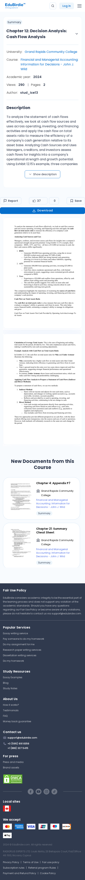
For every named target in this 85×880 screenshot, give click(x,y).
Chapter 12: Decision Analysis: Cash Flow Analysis (36, 33)
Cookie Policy (48, 873)
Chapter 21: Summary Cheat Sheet (51, 530)
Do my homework (13, 661)
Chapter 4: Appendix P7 (53, 483)
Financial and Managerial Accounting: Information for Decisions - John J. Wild (49, 64)
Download (45, 210)
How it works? (11, 705)
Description (18, 107)
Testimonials (11, 710)
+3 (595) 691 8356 (18, 743)
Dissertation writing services (19, 655)
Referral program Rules (42, 867)
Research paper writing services (22, 650)
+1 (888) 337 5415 (18, 748)
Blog (5, 683)
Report (13, 201)
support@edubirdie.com (66, 613)
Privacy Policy (11, 862)
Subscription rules (14, 867)
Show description (45, 174)
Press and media (13, 762)
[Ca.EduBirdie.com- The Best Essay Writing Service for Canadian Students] (7, 810)
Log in (66, 6)
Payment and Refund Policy (19, 873)
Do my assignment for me (18, 644)
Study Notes (10, 688)
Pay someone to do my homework (23, 639)
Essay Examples (12, 677)
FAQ (5, 716)
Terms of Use (30, 862)
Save (78, 201)
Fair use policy (50, 862)
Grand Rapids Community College (51, 52)
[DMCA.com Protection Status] (42, 779)
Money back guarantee (17, 721)
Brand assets (11, 767)
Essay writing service (15, 633)
